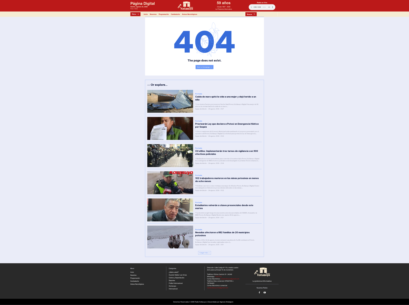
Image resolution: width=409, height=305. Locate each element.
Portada (198, 94)
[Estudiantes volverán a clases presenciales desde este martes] (170, 209)
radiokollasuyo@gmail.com (230, 279)
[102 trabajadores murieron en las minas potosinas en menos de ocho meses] (170, 182)
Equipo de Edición (201, 109)
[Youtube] (265, 293)
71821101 (218, 276)
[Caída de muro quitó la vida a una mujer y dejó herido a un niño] (170, 101)
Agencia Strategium (226, 302)
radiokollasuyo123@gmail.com (217, 288)
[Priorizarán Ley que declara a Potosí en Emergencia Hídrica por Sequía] (170, 128)
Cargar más (203, 253)
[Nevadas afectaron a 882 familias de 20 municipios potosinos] (170, 237)
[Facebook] (259, 293)
